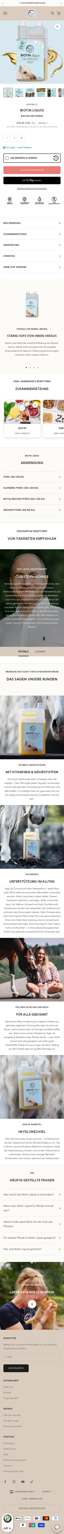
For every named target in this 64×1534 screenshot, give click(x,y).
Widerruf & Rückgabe (14, 1460)
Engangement (10, 1398)
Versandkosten (22, 127)
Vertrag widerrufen (13, 1471)
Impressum (9, 1443)
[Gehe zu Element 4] (41, 92)
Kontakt (7, 1392)
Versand (7, 1465)
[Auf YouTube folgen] (23, 1481)
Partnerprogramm (12, 1426)
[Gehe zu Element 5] (52, 92)
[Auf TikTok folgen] (31, 1481)
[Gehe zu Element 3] (30, 92)
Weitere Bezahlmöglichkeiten (32, 188)
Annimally (32, 104)
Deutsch (46, 1492)
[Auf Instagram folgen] (14, 1481)
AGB (5, 1454)
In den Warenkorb (32, 170)
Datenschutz (9, 1448)
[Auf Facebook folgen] (5, 1481)
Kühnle (23, 651)
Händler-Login (11, 1420)
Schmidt (40, 651)
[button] (35, 405)
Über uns (8, 1387)
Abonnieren (16, 1368)
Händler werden (12, 1415)
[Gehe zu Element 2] (19, 92)
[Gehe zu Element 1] (8, 92)
